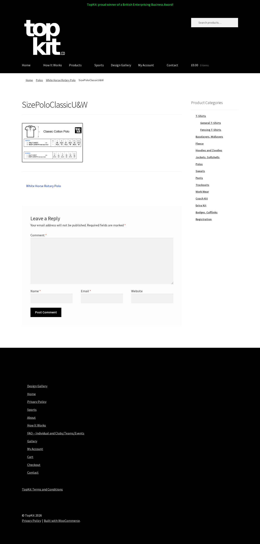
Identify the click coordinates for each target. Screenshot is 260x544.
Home (26, 65)
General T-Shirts (210, 123)
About (31, 417)
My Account (146, 65)
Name (35, 291)
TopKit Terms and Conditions (42, 489)
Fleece (200, 143)
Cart (30, 457)
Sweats (200, 171)
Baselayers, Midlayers (209, 136)
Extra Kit (201, 205)
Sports (99, 65)
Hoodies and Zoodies (209, 150)
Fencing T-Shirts (210, 130)
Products (75, 65)
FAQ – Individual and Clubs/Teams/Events (55, 433)
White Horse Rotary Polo (61, 80)
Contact (172, 65)
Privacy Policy (36, 402)
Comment (38, 235)
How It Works (52, 65)
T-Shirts (201, 116)
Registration (204, 219)
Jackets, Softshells (208, 157)
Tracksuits (202, 185)
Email (86, 291)
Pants (199, 178)
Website (137, 291)
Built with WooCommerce (62, 521)
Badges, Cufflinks (207, 212)
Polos (39, 80)
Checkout (33, 465)
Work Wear (202, 191)
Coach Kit (202, 198)
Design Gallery (121, 65)
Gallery (32, 441)
